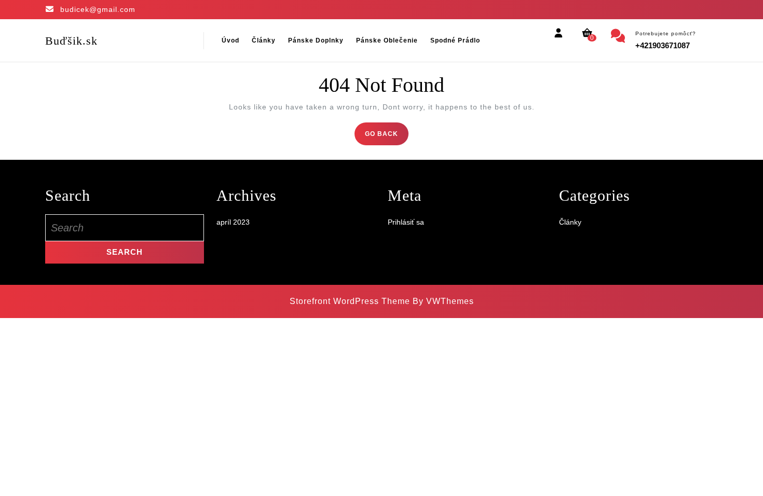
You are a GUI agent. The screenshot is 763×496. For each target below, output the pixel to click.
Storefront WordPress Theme (350, 301)
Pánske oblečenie (387, 40)
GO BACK (386, 137)
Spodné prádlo (455, 40)
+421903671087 (662, 45)
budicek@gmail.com (97, 9)
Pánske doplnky (316, 40)
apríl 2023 (233, 222)
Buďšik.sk (71, 40)
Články (264, 40)
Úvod (230, 40)
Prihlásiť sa (406, 222)
